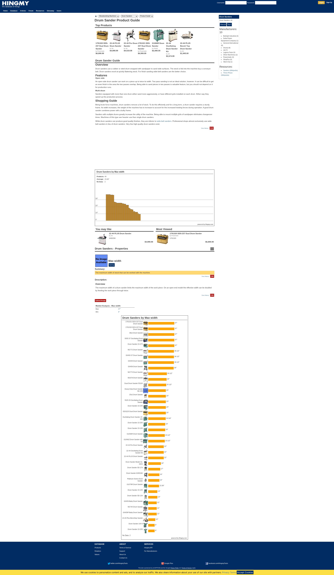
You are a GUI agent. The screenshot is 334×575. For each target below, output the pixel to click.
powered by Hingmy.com (205, 224)
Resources (40, 11)
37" (119, 309)
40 (105, 176)
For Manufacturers (150, 551)
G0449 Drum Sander (135, 361)
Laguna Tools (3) (229, 52)
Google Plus (168, 563)
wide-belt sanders (164, 121)
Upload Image (100, 300)
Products (98, 548)
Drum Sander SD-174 (135, 468)
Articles (23, 11)
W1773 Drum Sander (135, 372)
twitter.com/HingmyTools (119, 563)
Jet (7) (225, 50)
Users (59, 11)
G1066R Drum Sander (135, 434)
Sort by (111, 265)
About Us (122, 554)
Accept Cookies (245, 572)
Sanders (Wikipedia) (230, 70)
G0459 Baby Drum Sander (133, 501)
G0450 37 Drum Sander (134, 355)
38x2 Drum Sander (136, 333)
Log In (321, 3)
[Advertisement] (154, 149)
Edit (211, 128)
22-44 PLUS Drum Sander (133, 456)
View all (223, 24)
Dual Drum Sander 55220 (133, 383)
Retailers (98, 551)
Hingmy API (148, 548)
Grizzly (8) (226, 48)
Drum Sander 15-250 (135, 423)
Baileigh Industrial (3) (230, 36)
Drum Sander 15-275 (135, 344)
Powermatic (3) (228, 57)
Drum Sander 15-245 (135, 406)
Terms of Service (187, 568)
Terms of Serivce (125, 548)
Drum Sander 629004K (134, 473)
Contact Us (123, 558)
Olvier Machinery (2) (230, 55)
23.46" (107, 179)
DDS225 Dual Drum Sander (133, 411)
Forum (31, 11)
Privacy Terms (229, 572)
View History (204, 128)
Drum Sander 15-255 (135, 529)
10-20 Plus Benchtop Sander (132, 518)
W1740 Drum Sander (135, 507)
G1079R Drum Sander (135, 484)
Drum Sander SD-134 (135, 496)
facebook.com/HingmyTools (218, 563)
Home (5, 11)
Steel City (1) (227, 62)
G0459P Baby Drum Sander (133, 512)
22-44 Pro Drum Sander (134, 445)
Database (13, 11)
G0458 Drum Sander (135, 366)
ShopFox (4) (227, 59)
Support (122, 551)
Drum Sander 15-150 (135, 428)
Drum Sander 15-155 (135, 490)
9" (119, 312)
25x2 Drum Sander (136, 395)
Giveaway (50, 11)
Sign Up (329, 2)
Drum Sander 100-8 (136, 524)
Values (97, 554)
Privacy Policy (175, 568)
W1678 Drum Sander (135, 378)
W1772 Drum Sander (135, 350)
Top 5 (229, 24)
